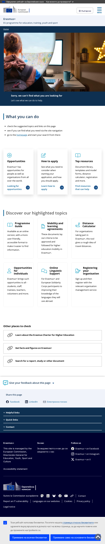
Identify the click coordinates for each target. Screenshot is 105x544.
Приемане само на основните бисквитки (75, 537)
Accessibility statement (15, 469)
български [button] (86, 11)
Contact (82, 495)
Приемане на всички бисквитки (29, 537)
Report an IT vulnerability (15, 501)
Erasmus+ (8, 443)
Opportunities (16, 161)
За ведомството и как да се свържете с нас (52, 450)
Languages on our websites (46, 501)
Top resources (84, 161)
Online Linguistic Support (56, 270)
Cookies (68, 501)
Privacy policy (83, 501)
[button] (13, 401)
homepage (22, 134)
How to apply (49, 161)
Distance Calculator (89, 225)
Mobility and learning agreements (55, 226)
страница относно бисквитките (78, 522)
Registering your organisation (91, 270)
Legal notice (9, 506)
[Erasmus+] (18, 9)
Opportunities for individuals (23, 270)
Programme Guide (22, 225)
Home (6, 29)
